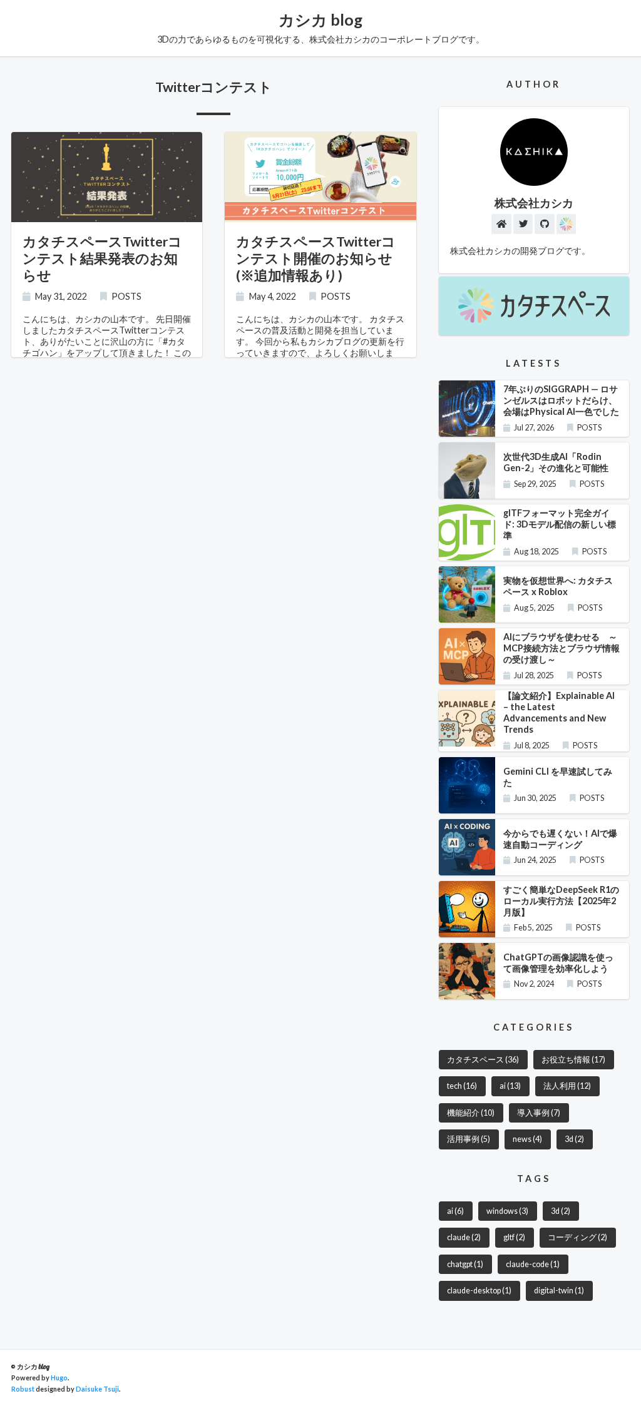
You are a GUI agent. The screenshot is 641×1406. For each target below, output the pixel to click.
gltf (514, 1237)
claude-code (533, 1264)
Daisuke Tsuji (97, 1389)
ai (510, 1086)
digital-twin (559, 1290)
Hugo (59, 1377)
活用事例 (468, 1139)
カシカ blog (320, 19)
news (527, 1139)
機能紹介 (471, 1113)
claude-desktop (479, 1290)
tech (462, 1086)
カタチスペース (483, 1059)
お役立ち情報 (573, 1059)
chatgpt (465, 1264)
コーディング (577, 1237)
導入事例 (538, 1113)
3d (574, 1139)
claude (464, 1237)
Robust (22, 1389)
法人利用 (567, 1086)
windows (507, 1211)
